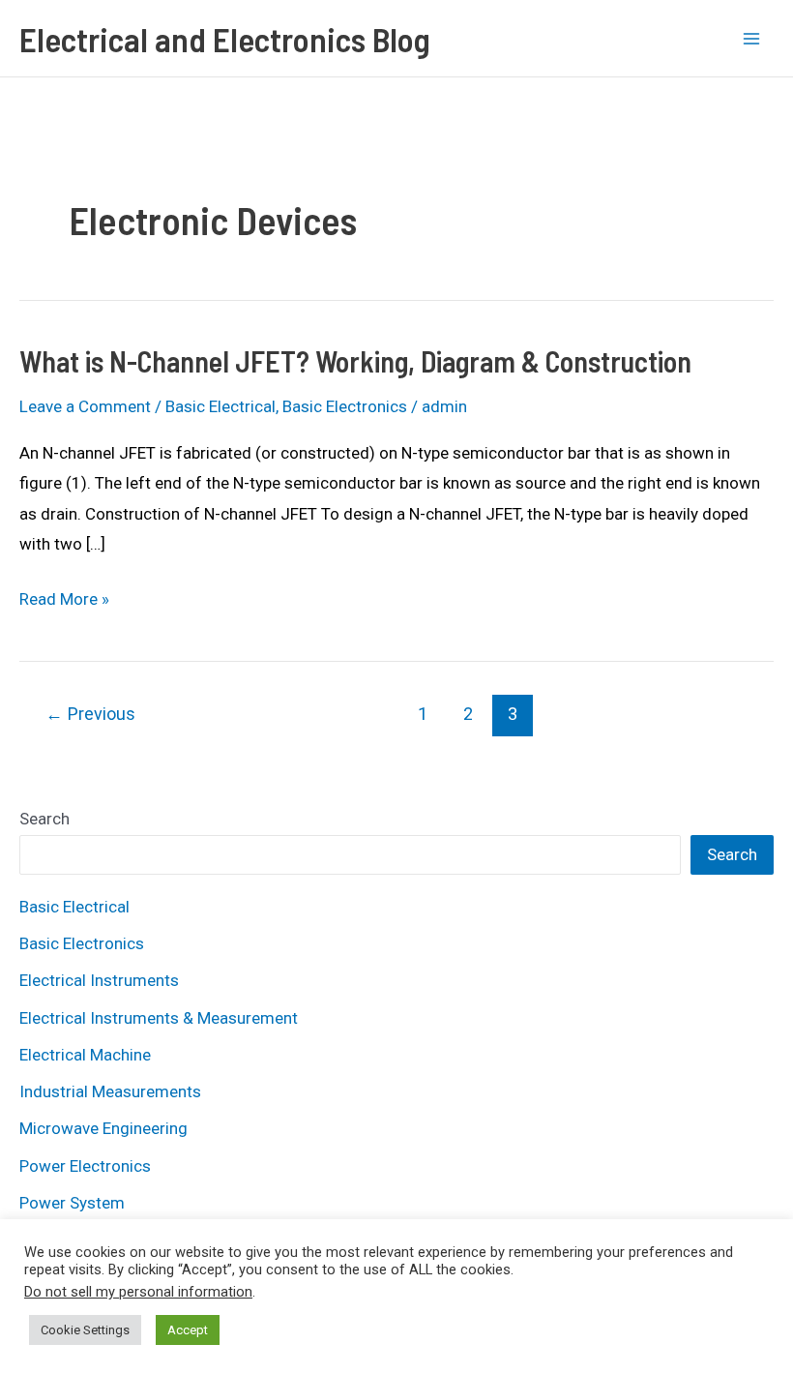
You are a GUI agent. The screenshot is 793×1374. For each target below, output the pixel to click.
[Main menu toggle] (752, 38)
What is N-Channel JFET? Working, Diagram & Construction (355, 361)
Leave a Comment (85, 406)
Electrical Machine (85, 1054)
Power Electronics (85, 1166)
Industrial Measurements (110, 1091)
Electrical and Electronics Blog (224, 38)
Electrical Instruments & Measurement (158, 1018)
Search (44, 818)
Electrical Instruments (99, 980)
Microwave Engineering (103, 1128)
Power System (72, 1202)
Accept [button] (187, 1330)
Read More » (64, 601)
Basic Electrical (220, 406)
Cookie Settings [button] (85, 1330)
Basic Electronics (344, 406)
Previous (90, 713)
